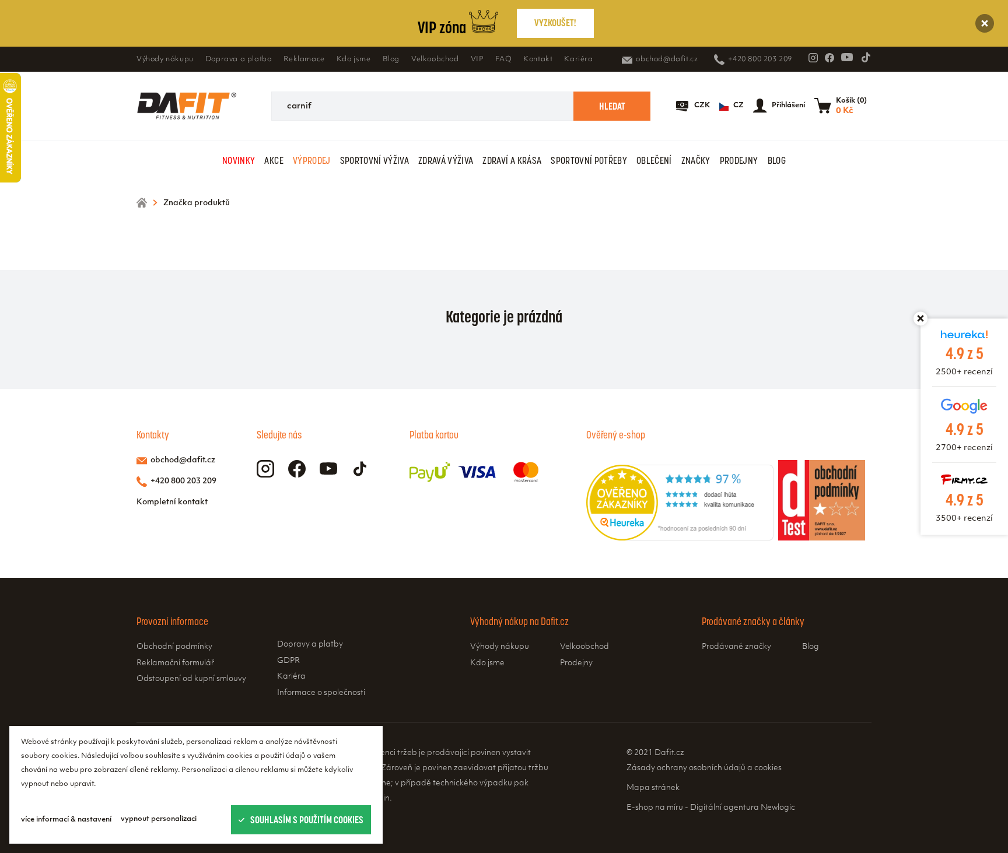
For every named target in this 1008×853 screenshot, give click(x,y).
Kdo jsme (354, 59)
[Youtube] (847, 57)
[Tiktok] (866, 57)
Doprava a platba (238, 59)
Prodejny (739, 160)
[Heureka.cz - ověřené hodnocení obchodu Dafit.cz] (680, 538)
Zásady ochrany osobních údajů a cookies (704, 768)
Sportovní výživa (374, 160)
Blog (391, 59)
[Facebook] (829, 57)
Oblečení (654, 160)
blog (777, 160)
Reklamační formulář (175, 663)
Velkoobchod (435, 59)
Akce (273, 160)
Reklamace (304, 59)
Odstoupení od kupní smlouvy (191, 679)
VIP (477, 59)
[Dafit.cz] (186, 106)
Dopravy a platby (310, 644)
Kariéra (578, 59)
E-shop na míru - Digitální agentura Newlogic (710, 808)
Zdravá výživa (445, 160)
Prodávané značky (736, 647)
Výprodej (312, 160)
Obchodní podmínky (174, 647)
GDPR (288, 661)
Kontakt (537, 59)
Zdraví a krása (511, 160)
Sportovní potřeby (589, 160)
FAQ (503, 59)
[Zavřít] (984, 23)
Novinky (238, 160)
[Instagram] (813, 57)
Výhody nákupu (165, 59)
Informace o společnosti (321, 693)
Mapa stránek (653, 788)
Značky (695, 160)
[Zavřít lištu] (921, 318)
